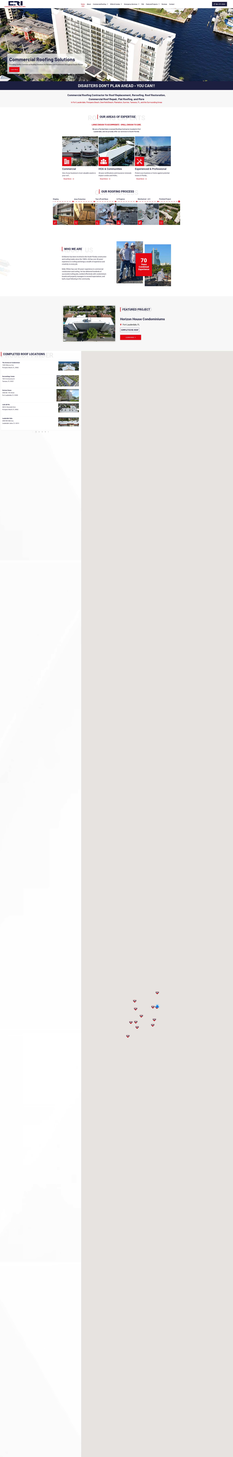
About (89, 4)
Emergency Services (130, 4)
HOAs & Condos (115, 4)
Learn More (14, 69)
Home (83, 4)
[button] (2, 45)
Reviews (164, 4)
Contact (171, 4)
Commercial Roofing (99, 4)
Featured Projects (152, 4)
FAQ (142, 4)
